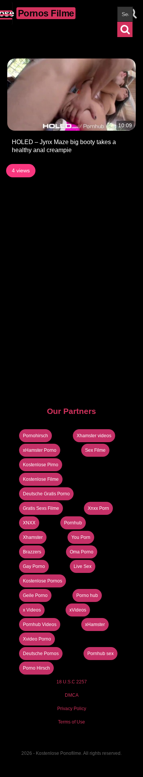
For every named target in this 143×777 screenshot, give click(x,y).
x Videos (32, 610)
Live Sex (83, 566)
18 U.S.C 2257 (71, 682)
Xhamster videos (94, 435)
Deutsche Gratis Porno (46, 493)
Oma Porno (81, 552)
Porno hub (87, 595)
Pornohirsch (35, 435)
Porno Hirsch (36, 668)
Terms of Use (71, 722)
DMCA (72, 695)
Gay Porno (34, 566)
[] (125, 29)
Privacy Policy (71, 708)
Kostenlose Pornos (42, 581)
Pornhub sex (100, 653)
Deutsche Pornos (41, 653)
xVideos (77, 610)
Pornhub (73, 523)
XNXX (29, 523)
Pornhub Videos (39, 624)
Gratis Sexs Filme (41, 508)
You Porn (80, 537)
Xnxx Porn (98, 508)
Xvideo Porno (37, 639)
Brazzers (32, 552)
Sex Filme (95, 450)
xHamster (95, 624)
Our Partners (71, 411)
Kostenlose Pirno (40, 464)
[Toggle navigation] (6, 13)
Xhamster (33, 537)
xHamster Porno (39, 450)
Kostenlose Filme (41, 479)
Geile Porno (35, 595)
